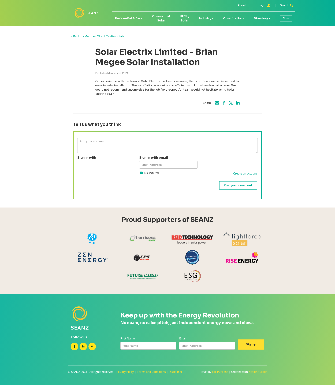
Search (285, 5)
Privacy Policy (125, 372)
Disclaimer (175, 372)
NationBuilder (257, 372)
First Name (127, 338)
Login (263, 5)
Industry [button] (205, 18)
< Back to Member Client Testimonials (97, 36)
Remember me (151, 172)
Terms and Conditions (151, 372)
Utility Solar (184, 18)
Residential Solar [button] (127, 18)
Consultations (233, 18)
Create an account (245, 173)
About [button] (241, 5)
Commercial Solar (161, 18)
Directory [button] (261, 18)
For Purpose (220, 372)
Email (182, 338)
